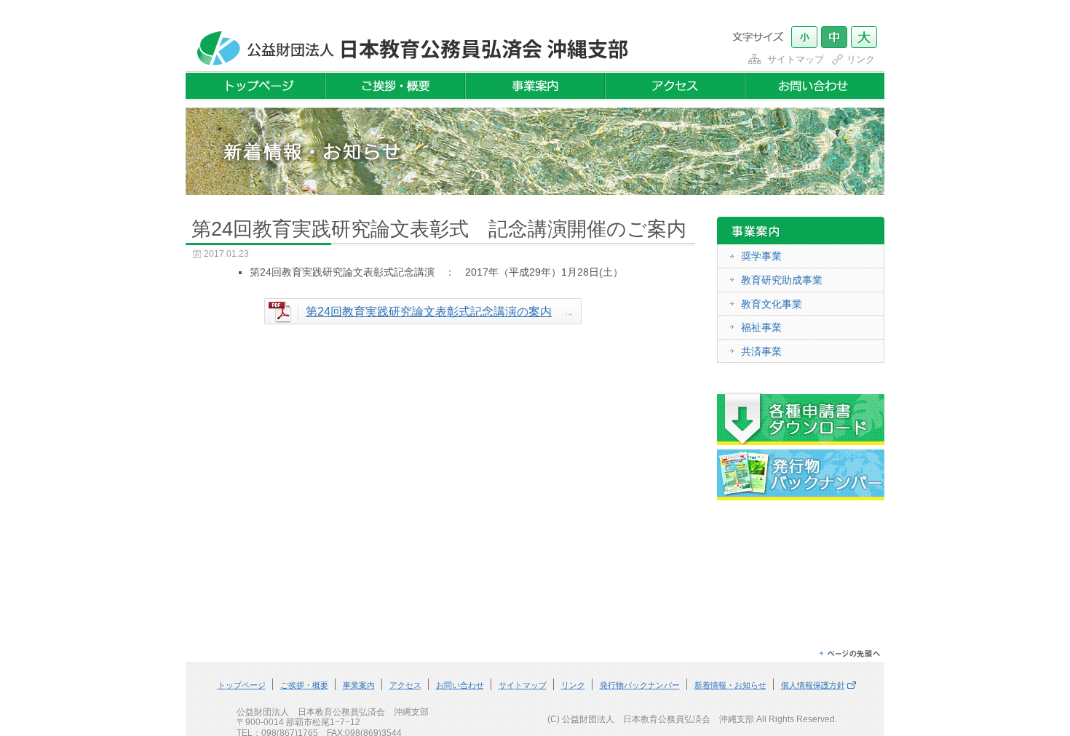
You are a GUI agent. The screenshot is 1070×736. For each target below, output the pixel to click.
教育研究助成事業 (782, 280)
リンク (861, 59)
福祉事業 (761, 327)
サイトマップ (795, 59)
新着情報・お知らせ (730, 685)
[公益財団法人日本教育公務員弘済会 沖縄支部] (408, 63)
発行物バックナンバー (640, 685)
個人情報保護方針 (813, 685)
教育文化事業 (771, 304)
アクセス (405, 685)
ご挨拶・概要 (304, 685)
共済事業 (761, 351)
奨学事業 (761, 256)
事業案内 (359, 685)
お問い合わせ (460, 685)
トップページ (242, 685)
